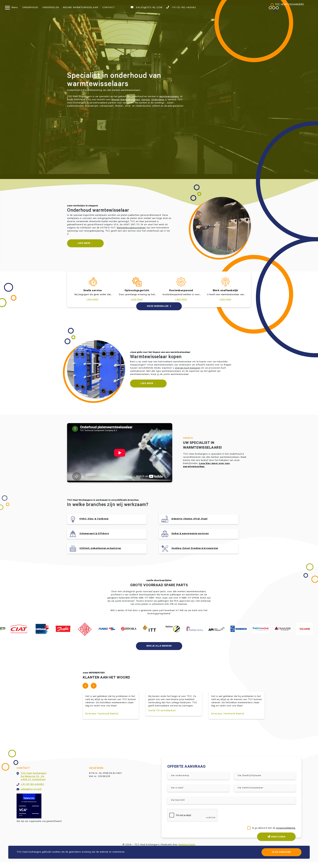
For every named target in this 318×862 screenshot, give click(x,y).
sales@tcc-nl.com (148, 7)
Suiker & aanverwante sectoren (190, 534)
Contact (108, 7)
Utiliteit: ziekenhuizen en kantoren (100, 548)
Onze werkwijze (158, 306)
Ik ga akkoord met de (274, 828)
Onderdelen (50, 7)
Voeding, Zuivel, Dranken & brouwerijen (194, 548)
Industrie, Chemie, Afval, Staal (189, 519)
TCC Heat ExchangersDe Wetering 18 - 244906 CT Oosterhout (34, 776)
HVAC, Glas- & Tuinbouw (94, 519)
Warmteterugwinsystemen (131, 228)
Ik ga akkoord (281, 852)
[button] (85, 686)
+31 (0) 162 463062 (183, 7)
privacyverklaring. (286, 828)
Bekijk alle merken (159, 646)
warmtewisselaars (169, 96)
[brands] (22, 629)
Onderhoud (30, 7)
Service (145, 100)
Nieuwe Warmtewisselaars (125, 100)
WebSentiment (187, 845)
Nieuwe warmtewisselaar (80, 7)
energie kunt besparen (188, 368)
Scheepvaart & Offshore (94, 534)
